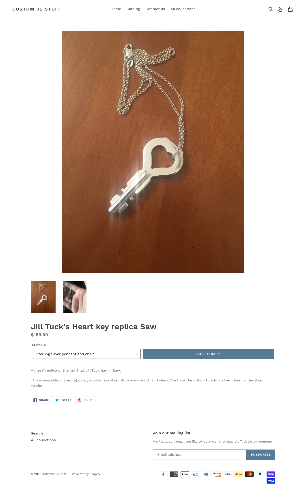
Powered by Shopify (86, 474)
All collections (182, 9)
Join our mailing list (171, 433)
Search (37, 433)
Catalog (133, 9)
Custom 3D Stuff (36, 9)
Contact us (155, 9)
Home (116, 9)
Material (39, 345)
